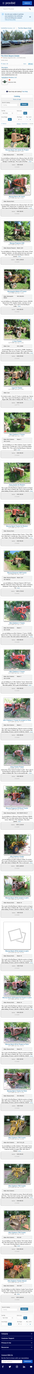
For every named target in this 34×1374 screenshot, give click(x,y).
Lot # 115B (11, 858)
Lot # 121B (11, 1139)
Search (24, 104)
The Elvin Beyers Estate (24, 28)
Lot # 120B (11, 1092)
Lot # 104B (11, 342)
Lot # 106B (11, 436)
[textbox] (9, 105)
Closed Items (25, 123)
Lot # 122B (11, 1187)
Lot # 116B (11, 899)
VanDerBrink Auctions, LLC (8, 28)
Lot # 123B (11, 1234)
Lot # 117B (11, 952)
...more (29, 161)
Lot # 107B (11, 486)
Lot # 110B (11, 624)
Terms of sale (17, 99)
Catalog (17, 96)
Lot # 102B (11, 244)
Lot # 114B (11, 809)
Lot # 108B (11, 527)
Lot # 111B (11, 673)
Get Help (25, 91)
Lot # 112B (11, 721)
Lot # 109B (11, 574)
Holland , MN (5, 63)
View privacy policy (10, 19)
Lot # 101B (11, 198)
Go (25, 113)
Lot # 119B (11, 1045)
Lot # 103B (11, 293)
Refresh (4, 123)
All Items (18, 123)
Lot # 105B (11, 389)
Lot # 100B (11, 151)
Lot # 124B (11, 1282)
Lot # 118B (11, 999)
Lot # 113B (11, 768)
